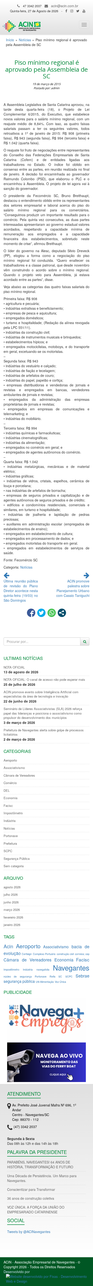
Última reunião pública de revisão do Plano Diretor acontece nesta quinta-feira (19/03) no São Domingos (21, 591)
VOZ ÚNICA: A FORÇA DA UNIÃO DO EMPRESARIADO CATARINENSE (35, 1209)
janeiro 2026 (12, 925)
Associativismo (14, 768)
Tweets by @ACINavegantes (28, 1231)
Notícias (25, 39)
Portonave (11, 836)
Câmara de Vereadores (19, 775)
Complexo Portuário (44, 954)
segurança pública (19, 981)
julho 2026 (11, 894)
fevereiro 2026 (13, 917)
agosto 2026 (12, 887)
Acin (8, 946)
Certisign (27, 954)
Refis (52, 976)
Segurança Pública (17, 858)
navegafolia (42, 969)
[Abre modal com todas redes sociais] (62, 613)
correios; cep (82, 954)
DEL (7, 790)
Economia (10, 798)
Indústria (10, 821)
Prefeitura (10, 843)
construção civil (65, 954)
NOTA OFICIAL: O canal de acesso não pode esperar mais (44, 679)
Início (10, 39)
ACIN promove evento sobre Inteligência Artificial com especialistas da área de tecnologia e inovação (41, 694)
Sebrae (82, 976)
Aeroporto (10, 760)
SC (60, 976)
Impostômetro (13, 813)
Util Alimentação (45, 981)
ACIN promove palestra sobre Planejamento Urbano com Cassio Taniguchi (72, 588)
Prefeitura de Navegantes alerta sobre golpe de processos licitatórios (44, 732)
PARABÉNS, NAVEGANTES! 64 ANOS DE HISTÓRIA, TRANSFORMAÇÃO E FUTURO (40, 1164)
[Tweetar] (41, 613)
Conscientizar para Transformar (31, 1189)
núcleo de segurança (18, 976)
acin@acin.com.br (64, 5)
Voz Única (60, 981)
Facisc (8, 805)
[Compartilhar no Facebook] (31, 613)
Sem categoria (14, 866)
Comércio (10, 783)
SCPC (8, 851)
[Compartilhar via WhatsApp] (51, 613)
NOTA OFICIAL (14, 667)
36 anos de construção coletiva (30, 1198)
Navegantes (71, 967)
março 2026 (12, 910)
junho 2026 (11, 902)
